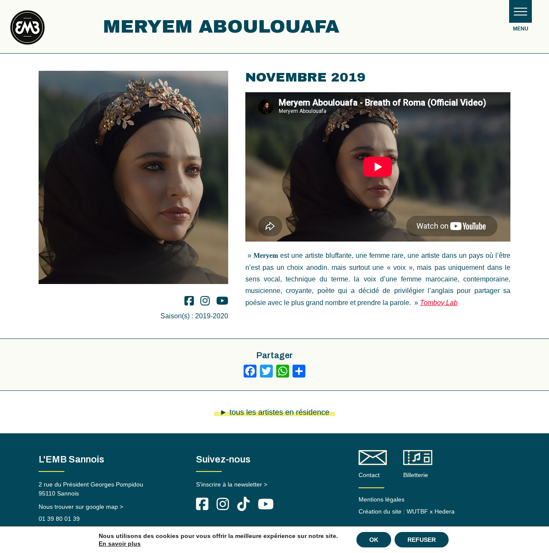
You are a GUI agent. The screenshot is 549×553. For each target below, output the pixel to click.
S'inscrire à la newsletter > (231, 484)
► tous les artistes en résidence (274, 412)
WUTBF (417, 511)
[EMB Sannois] (27, 30)
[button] (520, 11)
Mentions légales (381, 499)
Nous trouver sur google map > (81, 506)
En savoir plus (120, 543)
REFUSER (421, 539)
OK (373, 539)
